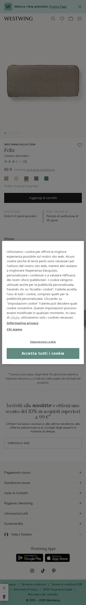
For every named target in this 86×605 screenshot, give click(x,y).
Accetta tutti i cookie (43, 353)
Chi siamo (14, 329)
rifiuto (14, 317)
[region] (43, 302)
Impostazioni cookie (43, 341)
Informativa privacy (23, 323)
